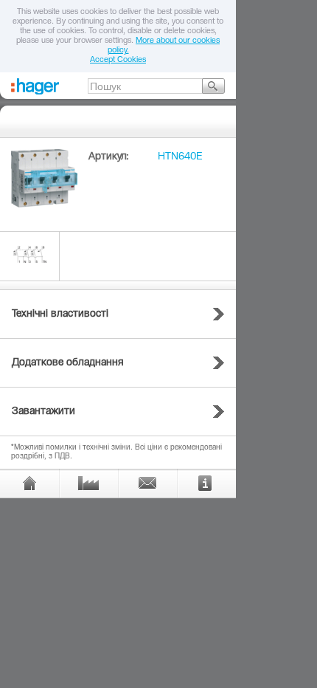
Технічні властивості (60, 314)
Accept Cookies (118, 60)
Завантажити (43, 412)
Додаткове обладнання (68, 363)
